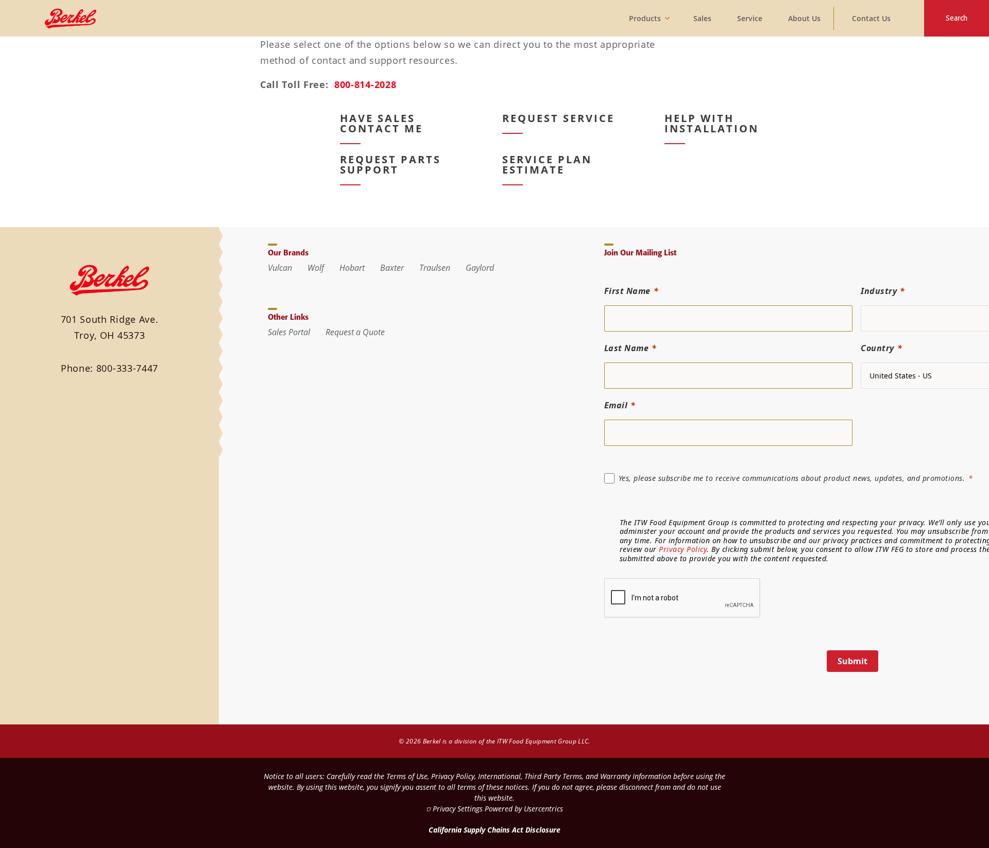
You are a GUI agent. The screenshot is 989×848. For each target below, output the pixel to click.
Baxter (392, 267)
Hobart (352, 267)
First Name (627, 291)
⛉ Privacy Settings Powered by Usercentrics (494, 809)
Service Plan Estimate (547, 164)
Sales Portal (289, 332)
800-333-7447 (127, 368)
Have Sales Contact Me (381, 123)
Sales (702, 18)
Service (749, 18)
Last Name (626, 348)
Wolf (316, 267)
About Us (804, 18)
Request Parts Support (390, 164)
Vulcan (280, 267)
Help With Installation (711, 123)
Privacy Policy (683, 549)
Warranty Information (635, 776)
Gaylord (480, 267)
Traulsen (434, 267)
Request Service (558, 118)
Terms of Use (407, 776)
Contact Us (871, 18)
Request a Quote (355, 332)
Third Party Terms (553, 776)
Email (616, 405)
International (499, 776)
